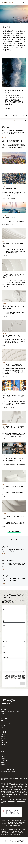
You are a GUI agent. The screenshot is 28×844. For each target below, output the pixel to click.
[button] (2, 769)
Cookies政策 (4, 760)
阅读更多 (8, 108)
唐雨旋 (3, 150)
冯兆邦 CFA (8, 198)
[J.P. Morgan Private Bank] (7, 2)
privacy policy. (16, 842)
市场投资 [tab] (15, 115)
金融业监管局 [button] (9, 791)
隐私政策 (12, 678)
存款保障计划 (20, 801)
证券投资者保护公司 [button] (17, 791)
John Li (6, 150)
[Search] (23, 2)
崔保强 (6, 224)
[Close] (25, 839)
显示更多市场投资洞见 (14, 531)
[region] (14, 840)
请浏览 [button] (2, 778)
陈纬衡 (10, 150)
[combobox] (14, 626)
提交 (22, 683)
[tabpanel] (14, 329)
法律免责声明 (7, 796)
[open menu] (26, 2)
